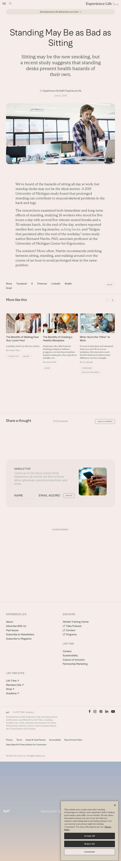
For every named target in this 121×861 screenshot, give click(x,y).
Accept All (89, 836)
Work (109, 284)
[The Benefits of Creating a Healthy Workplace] (60, 338)
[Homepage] (102, 4)
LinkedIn (55, 283)
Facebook (22, 283)
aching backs (70, 229)
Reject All (90, 844)
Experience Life (73, 90)
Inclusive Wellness (90, 372)
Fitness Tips (13, 356)
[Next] (112, 300)
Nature (26, 356)
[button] (4, 3)
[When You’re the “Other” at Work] (97, 338)
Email (9, 288)
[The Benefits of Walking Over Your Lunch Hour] (23, 332)
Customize (89, 852)
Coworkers (87, 368)
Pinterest (42, 283)
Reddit (68, 283)
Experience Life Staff (53, 90)
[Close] (115, 805)
